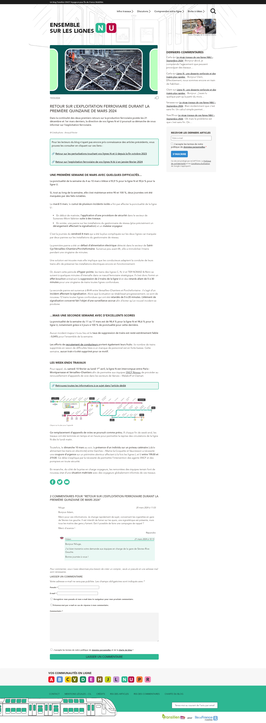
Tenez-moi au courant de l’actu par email (194, 705)
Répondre (151, 532)
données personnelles (101, 650)
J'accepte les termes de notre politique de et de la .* (93, 650)
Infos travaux (124, 11)
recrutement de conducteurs (82, 344)
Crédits (100, 694)
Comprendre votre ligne (168, 11)
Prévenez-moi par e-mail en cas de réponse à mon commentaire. (81, 605)
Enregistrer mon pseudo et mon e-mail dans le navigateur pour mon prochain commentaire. (94, 599)
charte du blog (125, 650)
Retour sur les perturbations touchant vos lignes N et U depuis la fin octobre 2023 (101, 153)
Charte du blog (174, 694)
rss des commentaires (147, 694)
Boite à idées (195, 11)
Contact (54, 694)
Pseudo (54, 587)
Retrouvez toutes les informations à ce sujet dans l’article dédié (90, 385)
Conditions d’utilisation (200, 163)
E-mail (53, 593)
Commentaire (56, 611)
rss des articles (119, 694)
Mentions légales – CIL (78, 694)
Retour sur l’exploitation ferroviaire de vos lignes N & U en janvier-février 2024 (99, 161)
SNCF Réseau (133, 372)
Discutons (142, 11)
